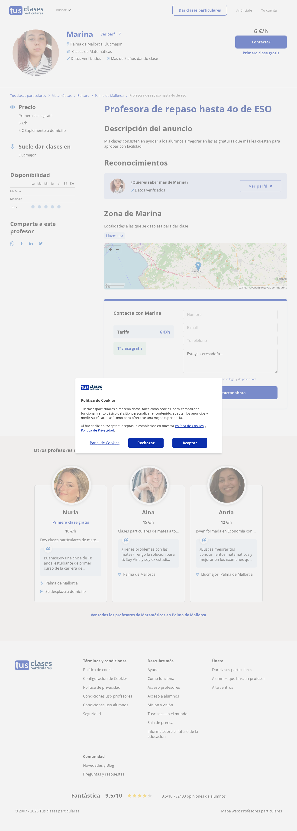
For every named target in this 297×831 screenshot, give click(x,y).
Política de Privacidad (97, 430)
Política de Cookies (189, 426)
